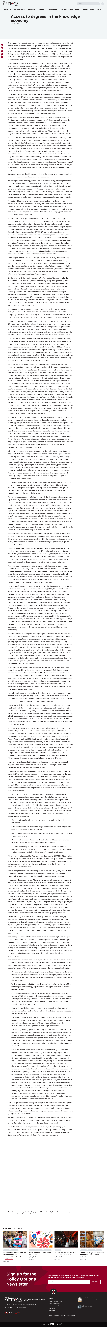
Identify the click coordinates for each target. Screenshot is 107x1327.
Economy (8, 9)
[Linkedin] (6, 1313)
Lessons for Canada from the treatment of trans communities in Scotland (14, 1254)
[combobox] (86, 3)
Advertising (52, 1308)
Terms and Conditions (63, 1315)
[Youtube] (12, 1313)
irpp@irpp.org (22, 1307)
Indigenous (52, 9)
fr (102, 3)
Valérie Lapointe (9, 1258)
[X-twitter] (17, 1313)
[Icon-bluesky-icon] (2, 45)
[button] (2, 48)
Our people (52, 1310)
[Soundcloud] (15, 1313)
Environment (19, 9)
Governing (32, 9)
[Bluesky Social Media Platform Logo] (9, 1313)
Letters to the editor (54, 1306)
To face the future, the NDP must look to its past (65, 1253)
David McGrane (60, 1257)
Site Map (72, 1315)
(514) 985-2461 (11, 1307)
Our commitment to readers (56, 1301)
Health (42, 9)
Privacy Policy (52, 1315)
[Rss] (20, 1313)
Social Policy (88, 9)
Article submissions (54, 1303)
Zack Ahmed (85, 1257)
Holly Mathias (34, 1257)
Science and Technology (70, 9)
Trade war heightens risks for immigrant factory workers (92, 1253)
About (51, 1298)
